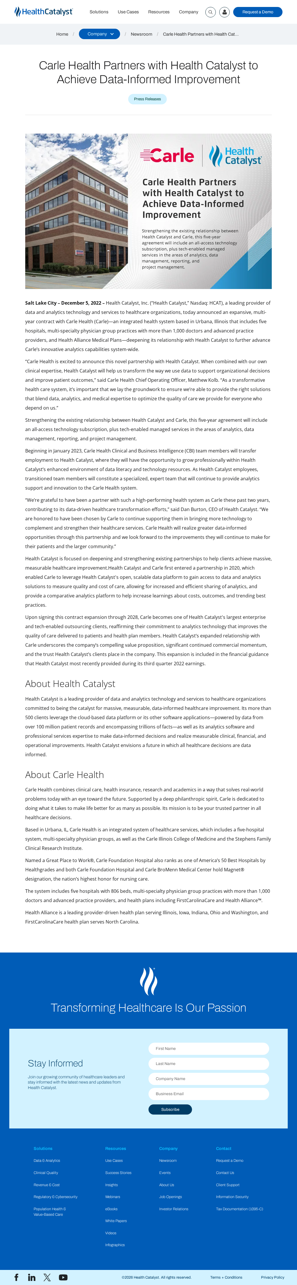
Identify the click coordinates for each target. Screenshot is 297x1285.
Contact (223, 1148)
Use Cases (128, 12)
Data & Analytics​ (47, 1161)
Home (62, 34)
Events (165, 1173)
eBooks (111, 1209)
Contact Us (225, 1173)
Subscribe (170, 1109)
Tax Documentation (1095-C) (239, 1209)
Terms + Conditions (226, 1277)
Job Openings (170, 1197)
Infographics (115, 1245)
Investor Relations (173, 1209)
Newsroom (141, 34)
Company (188, 12)
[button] (99, 34)
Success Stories (118, 1173)
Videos (110, 1233)
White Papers (116, 1221)
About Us (166, 1185)
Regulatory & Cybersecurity (55, 1197)
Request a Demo (257, 12)
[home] (50, 12)
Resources (159, 12)
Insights (111, 1185)
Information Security (232, 1197)
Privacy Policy (272, 1277)
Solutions (99, 12)
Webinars (112, 1197)
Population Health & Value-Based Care (50, 1212)
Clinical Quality (46, 1173)
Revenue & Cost (47, 1185)
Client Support (228, 1185)
